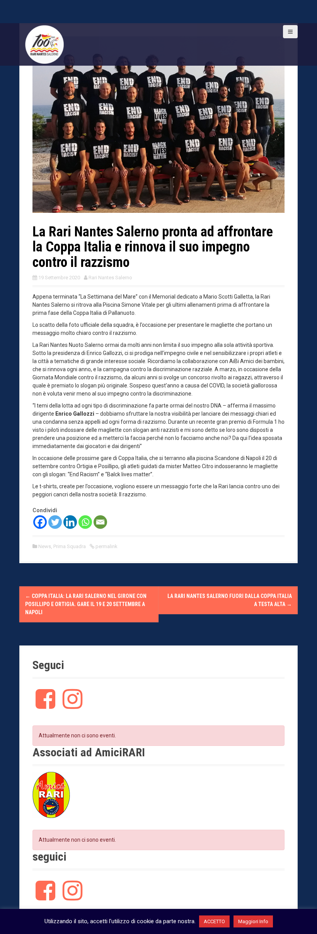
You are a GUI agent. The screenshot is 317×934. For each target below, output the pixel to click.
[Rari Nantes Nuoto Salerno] (44, 44)
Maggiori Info (253, 921)
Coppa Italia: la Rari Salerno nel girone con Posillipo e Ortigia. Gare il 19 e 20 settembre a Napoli (86, 604)
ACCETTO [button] (214, 921)
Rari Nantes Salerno (110, 277)
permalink (106, 546)
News (44, 546)
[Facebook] (40, 522)
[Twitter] (55, 522)
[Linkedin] (70, 522)
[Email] (100, 522)
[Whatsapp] (85, 522)
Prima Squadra (69, 546)
